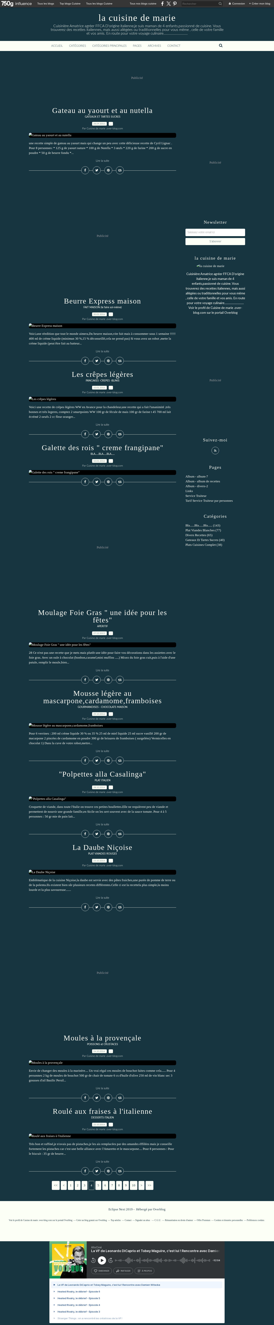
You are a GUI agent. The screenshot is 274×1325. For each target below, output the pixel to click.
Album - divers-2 (196, 486)
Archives (154, 45)
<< (56, 1185)
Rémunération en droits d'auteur (179, 1220)
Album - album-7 (196, 476)
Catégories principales (109, 45)
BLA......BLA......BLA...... (103, 454)
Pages (137, 45)
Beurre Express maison (102, 301)
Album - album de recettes (202, 481)
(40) (205, 540)
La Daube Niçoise (103, 847)
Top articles (116, 1220)
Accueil (57, 45)
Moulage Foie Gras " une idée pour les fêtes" (102, 616)
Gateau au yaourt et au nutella (102, 110)
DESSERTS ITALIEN (102, 1117)
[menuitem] (57, 46)
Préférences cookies (255, 1220)
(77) (203, 530)
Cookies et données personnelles (228, 1220)
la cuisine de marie (137, 17)
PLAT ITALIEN (103, 780)
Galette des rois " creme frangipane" (102, 447)
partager (125, 1271)
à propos (147, 1271)
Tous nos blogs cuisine (143, 3)
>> (149, 1185)
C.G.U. (158, 1220)
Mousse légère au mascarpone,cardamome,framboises (102, 697)
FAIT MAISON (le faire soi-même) (103, 307)
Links (189, 491)
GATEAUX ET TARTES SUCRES (102, 117)
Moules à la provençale (102, 1038)
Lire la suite (102, 160)
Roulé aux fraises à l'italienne (102, 1111)
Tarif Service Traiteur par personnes (209, 500)
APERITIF (102, 626)
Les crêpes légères (102, 374)
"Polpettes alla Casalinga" (102, 774)
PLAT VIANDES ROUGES (102, 854)
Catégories (77, 45)
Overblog (159, 1209)
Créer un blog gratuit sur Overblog (91, 1220)
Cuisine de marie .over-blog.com (37, 1220)
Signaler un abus (143, 1220)
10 (133, 1185)
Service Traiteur (196, 496)
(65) (198, 535)
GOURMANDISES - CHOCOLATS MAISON (102, 707)
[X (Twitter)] (168, 3)
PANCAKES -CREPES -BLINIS (102, 380)
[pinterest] (174, 3)
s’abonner (103, 1271)
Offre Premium (203, 1220)
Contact (173, 45)
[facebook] (162, 3)
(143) (202, 525)
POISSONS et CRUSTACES (102, 1044)
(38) (203, 545)
